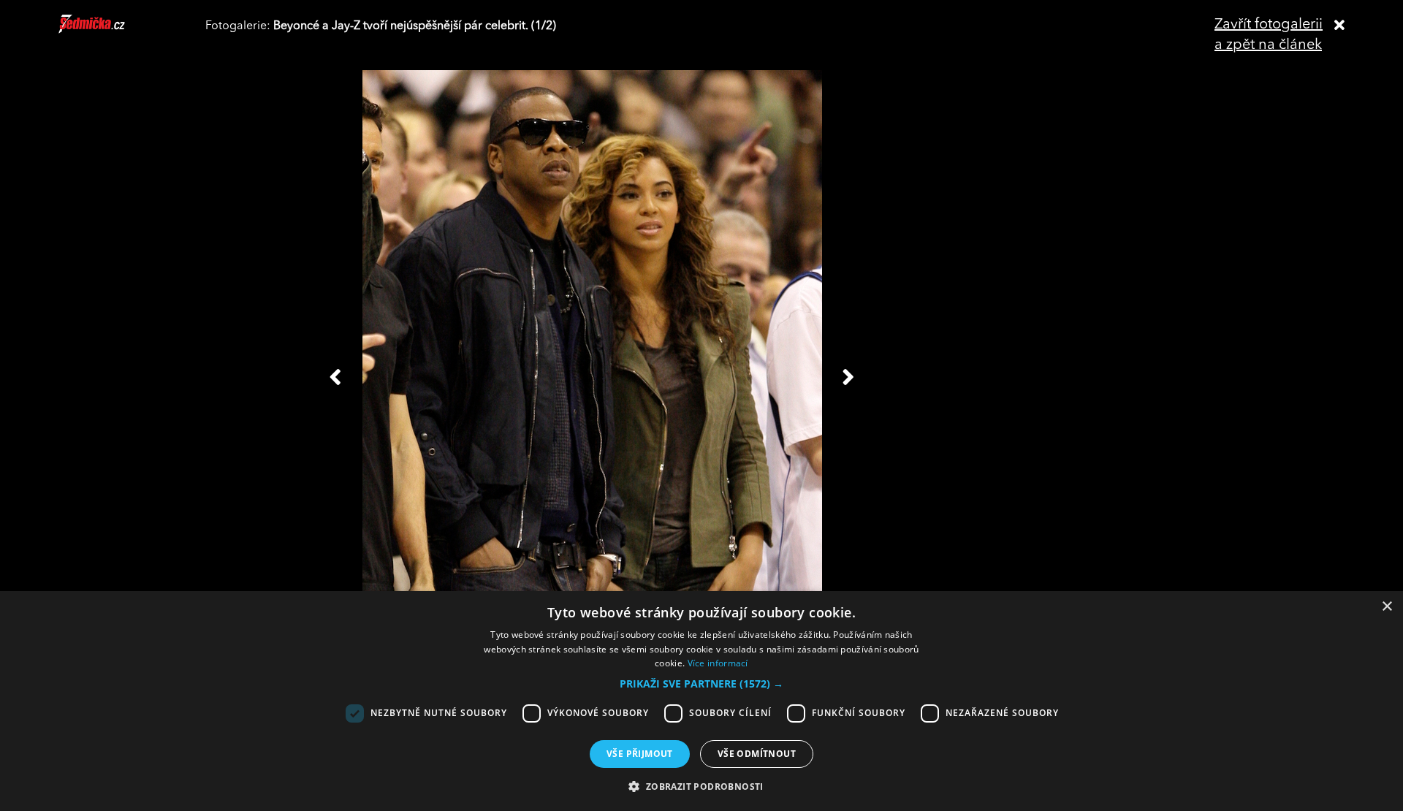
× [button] (1386, 606)
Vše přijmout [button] (640, 753)
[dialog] (701, 701)
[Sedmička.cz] (109, 31)
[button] (701, 684)
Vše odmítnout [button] (757, 753)
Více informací (718, 663)
